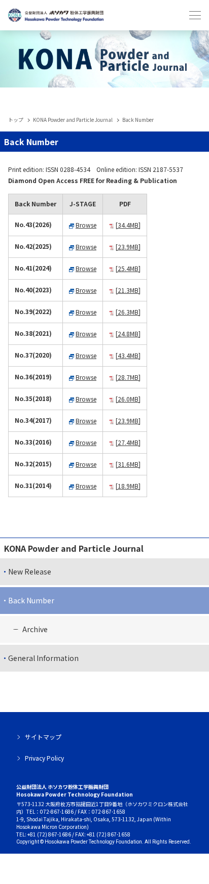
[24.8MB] (128, 333)
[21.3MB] (128, 290)
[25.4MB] (128, 268)
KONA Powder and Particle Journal (73, 119)
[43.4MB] (128, 355)
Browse (86, 224)
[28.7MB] (128, 377)
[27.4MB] (128, 442)
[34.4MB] (128, 224)
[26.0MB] (128, 398)
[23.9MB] (128, 246)
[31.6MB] (128, 464)
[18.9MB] (128, 485)
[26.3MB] (128, 311)
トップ (15, 119)
